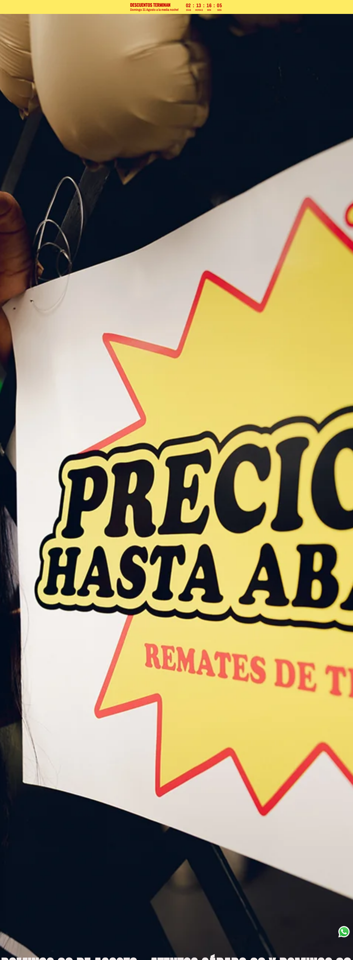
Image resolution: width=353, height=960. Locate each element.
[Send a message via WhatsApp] (344, 931)
